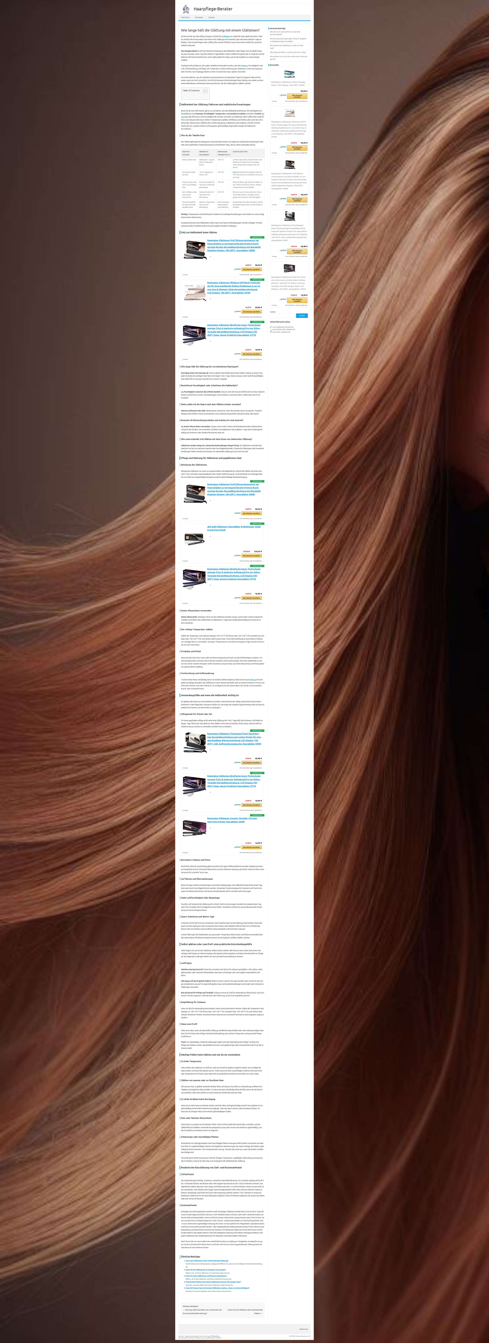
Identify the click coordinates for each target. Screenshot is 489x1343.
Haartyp (245, 66)
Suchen (272, 312)
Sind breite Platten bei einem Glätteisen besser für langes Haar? (213, 1282)
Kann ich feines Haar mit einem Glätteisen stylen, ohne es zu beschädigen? (217, 1288)
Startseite (185, 17)
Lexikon (211, 17)
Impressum (304, 1329)
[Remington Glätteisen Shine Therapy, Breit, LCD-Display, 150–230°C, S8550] (289, 73)
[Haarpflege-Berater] (184, 14)
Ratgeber (199, 17)
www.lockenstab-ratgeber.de (283, 329)
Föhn (234, 172)
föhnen (253, 680)
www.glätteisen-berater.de (283, 327)
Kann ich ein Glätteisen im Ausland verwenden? (206, 1270)
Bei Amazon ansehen (251, 269)
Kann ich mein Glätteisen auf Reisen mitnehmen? (206, 1276)
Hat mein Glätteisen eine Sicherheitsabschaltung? (207, 1261)
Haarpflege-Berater (213, 8)
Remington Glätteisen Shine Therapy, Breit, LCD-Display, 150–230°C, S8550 (288, 83)
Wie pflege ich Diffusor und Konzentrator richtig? (288, 52)
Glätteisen (226, 36)
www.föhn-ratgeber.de (281, 332)
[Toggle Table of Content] (204, 91)
